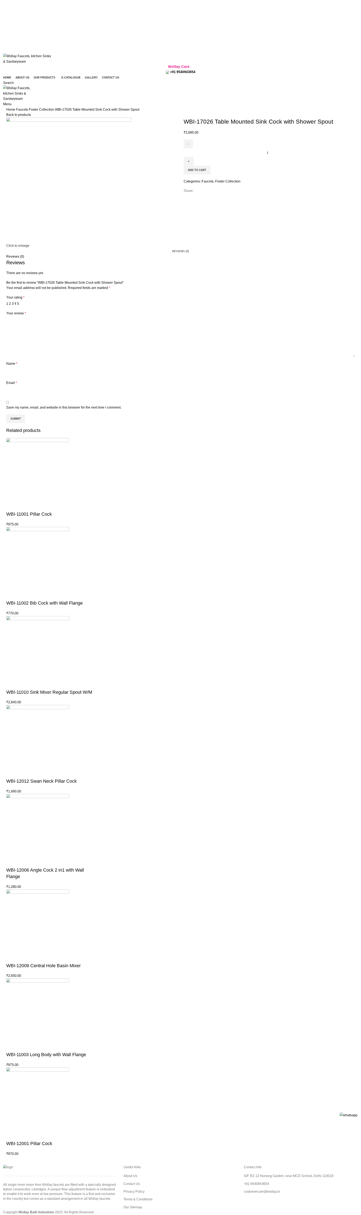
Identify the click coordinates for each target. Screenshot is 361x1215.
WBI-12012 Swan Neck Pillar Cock (41, 781)
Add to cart (197, 170)
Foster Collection (42, 109)
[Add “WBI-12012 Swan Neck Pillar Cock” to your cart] (11, 773)
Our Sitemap (132, 1207)
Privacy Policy (134, 1191)
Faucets (22, 109)
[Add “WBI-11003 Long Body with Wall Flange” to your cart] (11, 1046)
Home (11, 109)
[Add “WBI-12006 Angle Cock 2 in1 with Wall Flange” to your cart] (11, 862)
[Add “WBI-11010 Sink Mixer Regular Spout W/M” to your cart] (11, 684)
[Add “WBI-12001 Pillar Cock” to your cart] (11, 1135)
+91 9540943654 (182, 72)
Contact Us (131, 1184)
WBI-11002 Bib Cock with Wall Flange (44, 603)
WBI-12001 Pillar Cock (29, 1143)
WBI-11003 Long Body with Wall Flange (46, 1054)
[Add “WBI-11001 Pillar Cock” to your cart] (11, 506)
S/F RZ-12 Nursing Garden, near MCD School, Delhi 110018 (288, 1176)
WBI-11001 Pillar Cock (29, 514)
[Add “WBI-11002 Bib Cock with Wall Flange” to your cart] (11, 595)
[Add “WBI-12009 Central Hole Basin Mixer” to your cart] (11, 957)
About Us (130, 1176)
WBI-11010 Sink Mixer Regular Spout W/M (49, 692)
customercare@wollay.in (262, 1191)
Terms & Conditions (138, 1199)
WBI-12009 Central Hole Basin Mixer (43, 965)
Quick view (23, 506)
